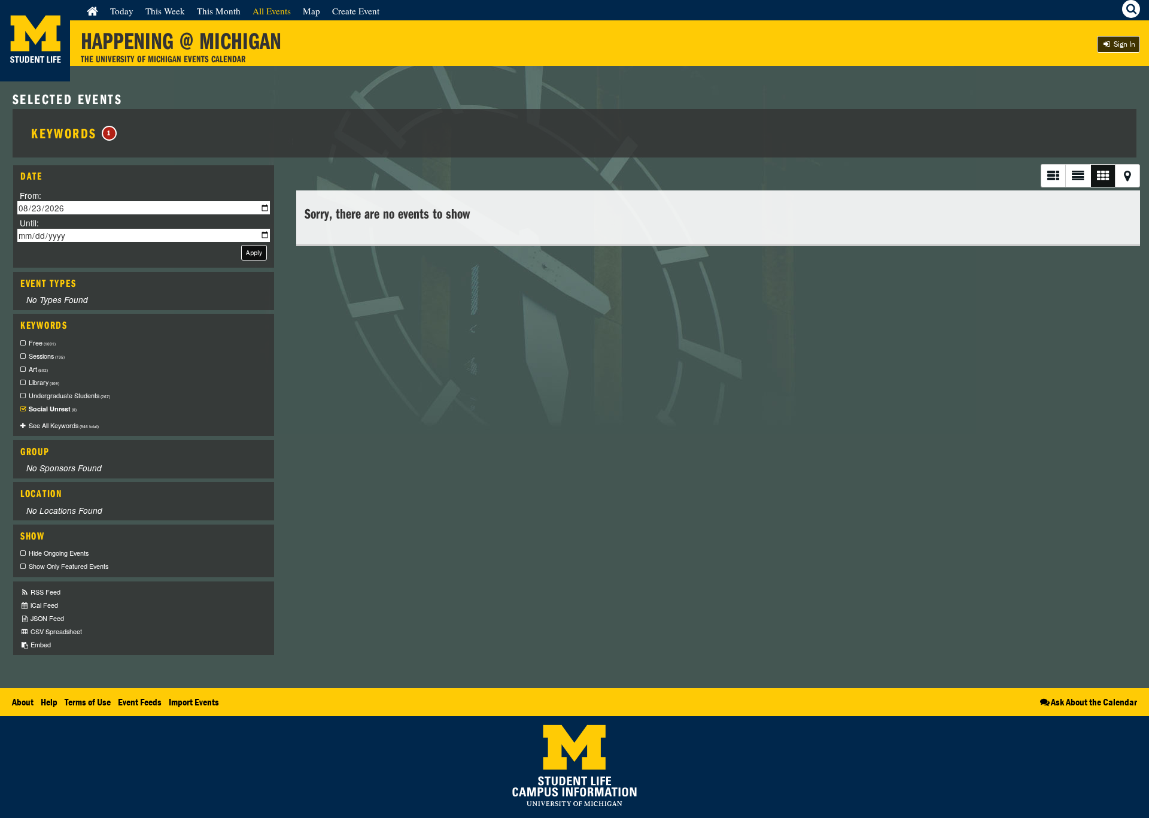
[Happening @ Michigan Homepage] (35, 74)
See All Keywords (64, 425)
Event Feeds (140, 702)
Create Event (355, 11)
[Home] (92, 11)
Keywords (71, 133)
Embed (40, 644)
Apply (254, 252)
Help (49, 702)
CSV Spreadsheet (55, 631)
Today (121, 11)
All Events (272, 11)
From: (30, 195)
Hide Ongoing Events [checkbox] (59, 553)
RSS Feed (44, 591)
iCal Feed (43, 605)
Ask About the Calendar (1094, 702)
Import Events (194, 702)
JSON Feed (46, 618)
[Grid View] (1102, 175)
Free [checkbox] (42, 342)
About (23, 702)
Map (311, 11)
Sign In (1123, 44)
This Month (219, 11)
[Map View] (1127, 175)
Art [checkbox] (38, 369)
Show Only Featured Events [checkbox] (68, 566)
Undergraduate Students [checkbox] (69, 395)
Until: (29, 222)
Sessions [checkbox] (47, 356)
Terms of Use (88, 702)
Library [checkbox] (44, 382)
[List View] (1053, 175)
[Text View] (1077, 175)
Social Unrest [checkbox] (53, 408)
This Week (165, 11)
